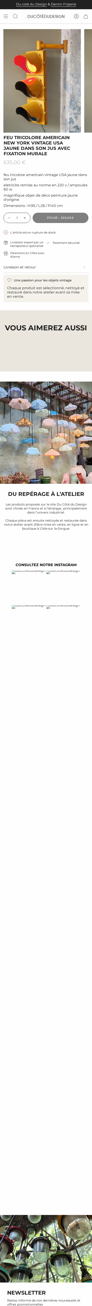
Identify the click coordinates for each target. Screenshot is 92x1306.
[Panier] (85, 16)
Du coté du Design (31, 4)
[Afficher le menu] (5, 16)
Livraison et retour (20, 267)
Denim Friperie (63, 4)
